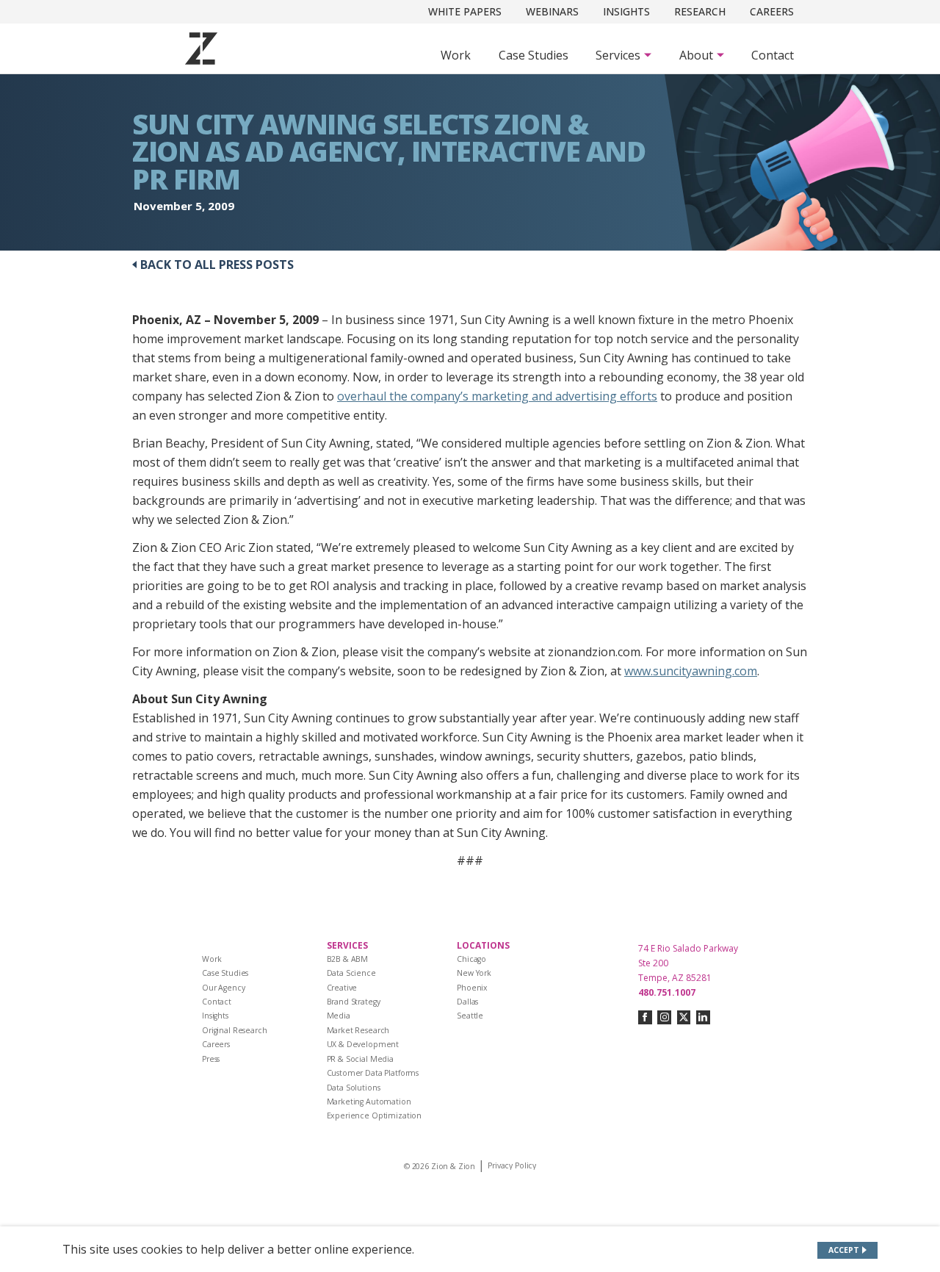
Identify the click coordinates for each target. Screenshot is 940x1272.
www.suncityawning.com (690, 671)
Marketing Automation (369, 1101)
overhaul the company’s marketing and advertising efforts (497, 396)
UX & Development (363, 1044)
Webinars (552, 11)
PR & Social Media (360, 1059)
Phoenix (472, 987)
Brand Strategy (353, 1001)
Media (338, 1015)
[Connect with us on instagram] (664, 1017)
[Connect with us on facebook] (645, 1017)
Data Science (351, 973)
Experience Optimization (374, 1115)
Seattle (470, 1015)
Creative (342, 987)
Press (211, 1059)
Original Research (234, 1030)
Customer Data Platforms (373, 1073)
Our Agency (223, 987)
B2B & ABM (348, 959)
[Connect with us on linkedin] (703, 1017)
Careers (772, 11)
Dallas (467, 1001)
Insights (626, 11)
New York (474, 973)
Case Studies (533, 55)
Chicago (471, 959)
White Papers (465, 11)
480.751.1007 (666, 992)
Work (456, 55)
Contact (772, 55)
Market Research (358, 1030)
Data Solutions (353, 1087)
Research (700, 11)
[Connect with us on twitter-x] (684, 1017)
